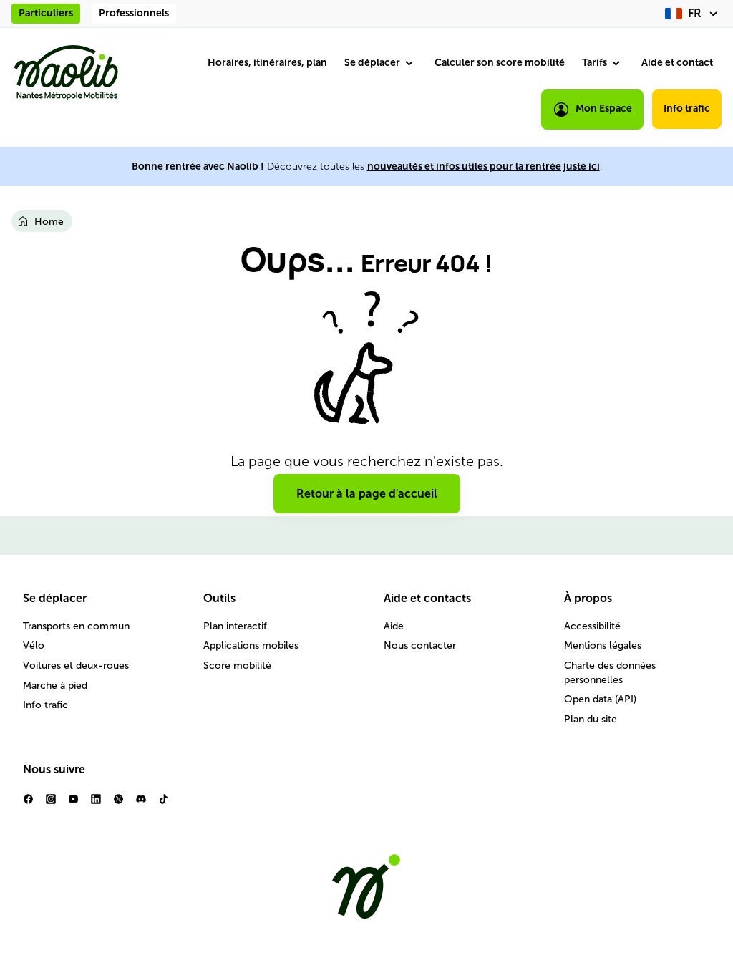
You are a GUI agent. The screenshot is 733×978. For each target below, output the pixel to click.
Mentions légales (602, 645)
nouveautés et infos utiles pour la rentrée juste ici (483, 166)
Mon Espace (604, 108)
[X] (118, 804)
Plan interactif (235, 626)
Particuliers (46, 13)
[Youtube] (73, 804)
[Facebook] (28, 804)
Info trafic (687, 108)
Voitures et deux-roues (76, 665)
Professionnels (134, 13)
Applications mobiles (250, 645)
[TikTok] (163, 804)
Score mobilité (237, 665)
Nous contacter (420, 645)
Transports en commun (76, 626)
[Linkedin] (95, 804)
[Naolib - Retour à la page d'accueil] (65, 72)
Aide (394, 626)
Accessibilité (592, 626)
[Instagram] (50, 804)
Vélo (33, 645)
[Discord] (140, 804)
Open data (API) (600, 699)
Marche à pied (55, 685)
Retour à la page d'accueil (366, 493)
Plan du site (590, 719)
